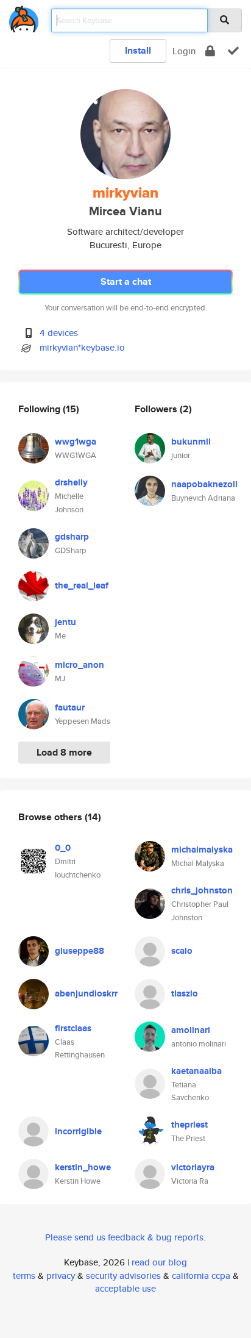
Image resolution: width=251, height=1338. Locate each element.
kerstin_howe (83, 1167)
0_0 (63, 847)
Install (138, 50)
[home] (23, 17)
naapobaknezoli (204, 484)
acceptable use (125, 1288)
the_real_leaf (81, 585)
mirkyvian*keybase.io (82, 347)
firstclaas (73, 1028)
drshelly (71, 482)
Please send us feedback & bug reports (124, 1237)
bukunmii (191, 441)
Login (184, 51)
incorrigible (78, 1131)
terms (24, 1275)
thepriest (189, 1124)
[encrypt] (210, 51)
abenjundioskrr (86, 993)
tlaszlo (184, 993)
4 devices (59, 332)
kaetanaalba (196, 1071)
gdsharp (72, 536)
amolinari (190, 1030)
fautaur (70, 707)
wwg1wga (75, 441)
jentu (65, 622)
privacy (60, 1275)
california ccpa (201, 1275)
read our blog (159, 1262)
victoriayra (192, 1167)
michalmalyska (202, 849)
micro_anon (79, 664)
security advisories (123, 1275)
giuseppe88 (79, 950)
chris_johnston (202, 890)
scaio (182, 950)
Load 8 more (64, 752)
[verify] (233, 51)
